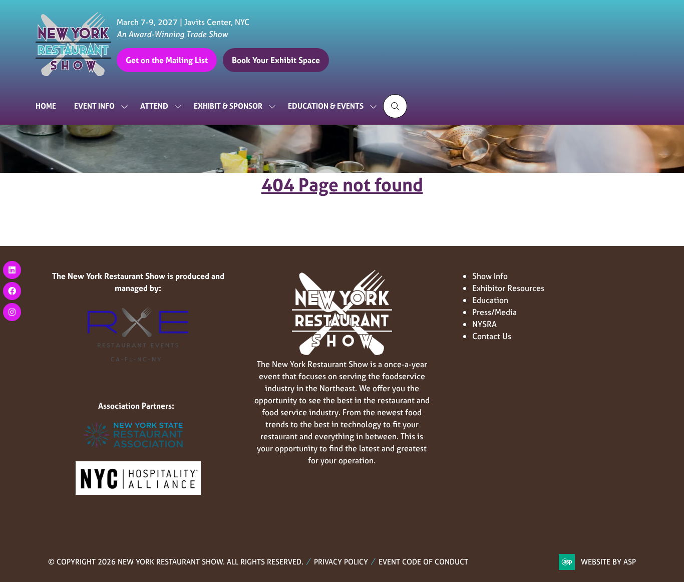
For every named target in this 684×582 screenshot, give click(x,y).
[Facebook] (12, 291)
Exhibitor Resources (508, 288)
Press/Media (494, 312)
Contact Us (491, 336)
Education (490, 300)
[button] (167, 60)
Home (46, 106)
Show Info (490, 275)
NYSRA (484, 324)
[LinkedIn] (12, 270)
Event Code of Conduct (423, 561)
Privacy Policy (341, 561)
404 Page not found (342, 185)
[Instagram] (12, 312)
